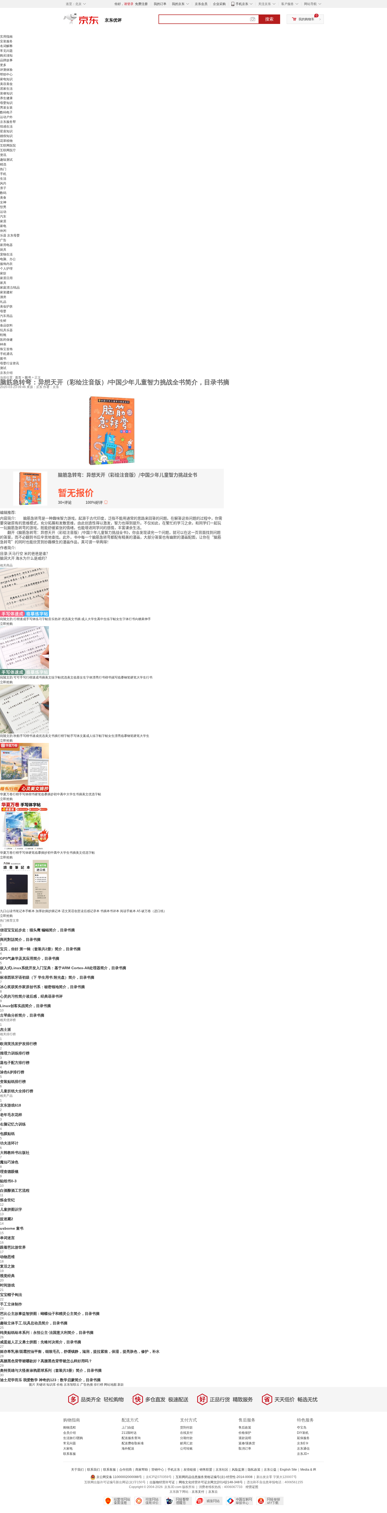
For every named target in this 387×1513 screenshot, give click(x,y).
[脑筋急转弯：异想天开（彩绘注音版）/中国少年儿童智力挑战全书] (111, 430)
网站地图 (110, 1384)
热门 (3, 169)
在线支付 (186, 1433)
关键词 (41, 1384)
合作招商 (125, 1469)
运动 (3, 212)
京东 (98, 21)
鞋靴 (3, 335)
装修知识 (6, 93)
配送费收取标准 (133, 1443)
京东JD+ (303, 1454)
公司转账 (186, 1448)
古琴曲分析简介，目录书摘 (22, 1015)
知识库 (51, 1384)
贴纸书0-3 (8, 1181)
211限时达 (129, 1433)
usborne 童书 (11, 1228)
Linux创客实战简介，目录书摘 (25, 1006)
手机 (3, 174)
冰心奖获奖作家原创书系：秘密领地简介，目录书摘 (42, 987)
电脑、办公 (8, 259)
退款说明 (245, 1438)
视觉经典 (7, 1276)
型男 (3, 207)
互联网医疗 (8, 150)
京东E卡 (303, 1443)
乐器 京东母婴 (10, 235)
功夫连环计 (9, 1143)
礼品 (3, 302)
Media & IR (308, 1469)
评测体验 (6, 70)
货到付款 (186, 1427)
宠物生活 (6, 254)
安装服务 (6, 41)
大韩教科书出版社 (14, 1152)
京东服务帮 (8, 122)
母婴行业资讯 (9, 363)
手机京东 (242, 4)
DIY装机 (303, 1433)
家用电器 (6, 245)
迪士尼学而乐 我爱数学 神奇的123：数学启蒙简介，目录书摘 (50, 1380)
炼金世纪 (7, 1200)
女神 (3, 202)
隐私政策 (254, 1469)
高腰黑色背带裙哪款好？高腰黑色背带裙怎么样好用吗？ (46, 1361)
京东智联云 (72, 1384)
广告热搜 (86, 1384)
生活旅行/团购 (73, 1438)
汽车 (3, 216)
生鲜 (3, 321)
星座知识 (6, 131)
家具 (3, 283)
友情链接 (189, 1469)
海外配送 (128, 1448)
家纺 (3, 273)
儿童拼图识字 (11, 1209)
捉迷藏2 (6, 1219)
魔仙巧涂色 (9, 1162)
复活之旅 (7, 1266)
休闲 (3, 231)
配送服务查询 (131, 1438)
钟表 (3, 344)
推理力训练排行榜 (14, 1053)
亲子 (3, 188)
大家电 (68, 1448)
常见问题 (6, 51)
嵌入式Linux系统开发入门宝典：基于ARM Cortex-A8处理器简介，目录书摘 (63, 968)
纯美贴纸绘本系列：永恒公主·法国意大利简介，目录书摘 (46, 1332)
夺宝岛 (301, 1427)
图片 (32, 1384)
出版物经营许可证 (162, 1482)
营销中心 (157, 1469)
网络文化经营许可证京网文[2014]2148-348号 (211, 1482)
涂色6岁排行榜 (12, 1072)
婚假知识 (6, 136)
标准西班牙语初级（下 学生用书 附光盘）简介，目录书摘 (47, 977)
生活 (3, 178)
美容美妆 (6, 84)
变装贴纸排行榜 (13, 1081)
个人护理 (6, 268)
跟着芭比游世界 (13, 1247)
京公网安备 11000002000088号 (119, 1477)
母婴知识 (6, 103)
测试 (3, 368)
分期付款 (186, 1438)
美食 (3, 197)
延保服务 (303, 1438)
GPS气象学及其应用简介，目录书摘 (29, 958)
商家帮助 (141, 1469)
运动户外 (6, 117)
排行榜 (98, 1384)
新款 (120, 1384)
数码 (3, 193)
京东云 (213, 1492)
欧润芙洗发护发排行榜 (18, 1044)
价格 (60, 1384)
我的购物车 (306, 19)
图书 (3, 358)
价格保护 (245, 1433)
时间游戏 (7, 1285)
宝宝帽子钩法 (11, 1295)
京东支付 (198, 1492)
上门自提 (128, 1427)
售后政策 (245, 1427)
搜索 (269, 19)
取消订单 (245, 1448)
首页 (18, 377)
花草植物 (6, 141)
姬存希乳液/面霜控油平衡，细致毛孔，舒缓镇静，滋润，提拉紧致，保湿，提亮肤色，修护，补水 (80, 1351)
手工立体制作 (11, 1304)
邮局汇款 (186, 1443)
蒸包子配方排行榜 (14, 1062)
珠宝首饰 (6, 349)
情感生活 (6, 126)
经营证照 (252, 1487)
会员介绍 (69, 1433)
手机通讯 (6, 354)
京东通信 (303, 1448)
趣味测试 (6, 160)
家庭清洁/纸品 (10, 287)
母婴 (3, 311)
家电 (3, 226)
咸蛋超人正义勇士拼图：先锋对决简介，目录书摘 (40, 1342)
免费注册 (141, 4)
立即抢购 (6, 624)
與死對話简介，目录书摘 (20, 939)
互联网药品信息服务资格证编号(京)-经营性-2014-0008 (214, 1477)
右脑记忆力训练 (13, 1124)
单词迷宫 (7, 1238)
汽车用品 (6, 316)
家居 (3, 221)
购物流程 (69, 1427)
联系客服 (69, 1454)
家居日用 (6, 278)
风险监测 (238, 1469)
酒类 (3, 297)
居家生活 (6, 89)
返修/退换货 (247, 1443)
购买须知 (6, 55)
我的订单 (160, 4)
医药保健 (6, 339)
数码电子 (6, 112)
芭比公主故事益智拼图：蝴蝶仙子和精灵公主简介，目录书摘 (50, 1313)
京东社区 (222, 1469)
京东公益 (270, 1469)
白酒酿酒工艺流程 (14, 1190)
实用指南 (6, 36)
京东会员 (201, 4)
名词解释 (6, 46)
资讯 (3, 155)
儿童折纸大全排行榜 (16, 1091)
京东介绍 (6, 373)
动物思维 (7, 1257)
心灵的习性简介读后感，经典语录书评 (31, 996)
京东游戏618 (10, 1105)
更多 (3, 65)
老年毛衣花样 (11, 1115)
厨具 (3, 250)
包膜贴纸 (7, 1134)
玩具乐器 (6, 330)
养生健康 (6, 98)
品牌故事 (6, 60)
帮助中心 (6, 74)
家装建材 (6, 292)
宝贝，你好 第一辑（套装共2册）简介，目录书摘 (40, 949)
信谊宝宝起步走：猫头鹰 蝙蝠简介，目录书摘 (37, 930)
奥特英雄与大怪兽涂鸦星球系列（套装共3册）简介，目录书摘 (51, 1370)
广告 (3, 240)
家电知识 (6, 79)
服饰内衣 (6, 264)
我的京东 (178, 4)
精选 (3, 164)
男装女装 (6, 107)
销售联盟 (206, 1469)
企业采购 (219, 4)
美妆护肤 (6, 306)
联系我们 (93, 1469)
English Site (288, 1469)
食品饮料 (6, 325)
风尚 (3, 183)
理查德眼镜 (9, 1171)
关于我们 (77, 1469)
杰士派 (5, 1029)
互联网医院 (8, 145)
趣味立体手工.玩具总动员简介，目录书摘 (33, 1323)
